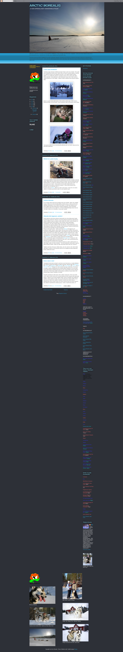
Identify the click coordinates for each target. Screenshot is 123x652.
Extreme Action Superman (86, 280)
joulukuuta (34, 108)
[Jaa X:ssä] (67, 151)
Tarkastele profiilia (86, 549)
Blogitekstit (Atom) (63, 293)
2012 (32, 104)
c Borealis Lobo (88, 215)
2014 (32, 101)
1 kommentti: (58, 192)
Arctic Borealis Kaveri (87, 196)
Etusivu (66, 289)
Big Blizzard (53, 265)
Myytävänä (85, 68)
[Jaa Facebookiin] (69, 151)
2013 (32, 103)
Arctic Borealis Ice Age (87, 187)
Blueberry (76, 264)
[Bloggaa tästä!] (66, 151)
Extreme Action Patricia (88, 272)
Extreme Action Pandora (88, 269)
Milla (92, 524)
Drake (65, 237)
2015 (32, 99)
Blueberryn (48, 236)
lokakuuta (34, 114)
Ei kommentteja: (58, 150)
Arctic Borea (85, 204)
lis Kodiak (90, 204)
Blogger (75, 649)
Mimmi (53, 187)
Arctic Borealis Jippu (87, 190)
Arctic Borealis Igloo (87, 185)
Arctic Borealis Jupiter (87, 194)
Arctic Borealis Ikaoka (87, 178)
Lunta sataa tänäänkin (50, 69)
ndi (91, 208)
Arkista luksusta (48, 200)
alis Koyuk (90, 206)
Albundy (65, 228)
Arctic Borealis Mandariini (86, 336)
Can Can (74, 265)
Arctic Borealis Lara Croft (88, 212)
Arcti (84, 192)
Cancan (68, 235)
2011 (32, 106)
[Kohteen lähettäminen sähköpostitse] (65, 151)
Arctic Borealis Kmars (87, 202)
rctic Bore (86, 210)
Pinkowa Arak (86, 426)
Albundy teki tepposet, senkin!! (52, 216)
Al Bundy (47, 265)
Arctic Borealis (86, 208)
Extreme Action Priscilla (88, 276)
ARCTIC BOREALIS (45, 5)
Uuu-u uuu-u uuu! (48, 261)
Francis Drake (67, 265)
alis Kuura (90, 210)
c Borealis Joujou (88, 192)
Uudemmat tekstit (47, 289)
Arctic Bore (85, 206)
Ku (89, 208)
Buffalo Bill (60, 265)
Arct (84, 215)
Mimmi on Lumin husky (50, 159)
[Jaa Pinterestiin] (70, 151)
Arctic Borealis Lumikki (88, 220)
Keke (68, 237)
